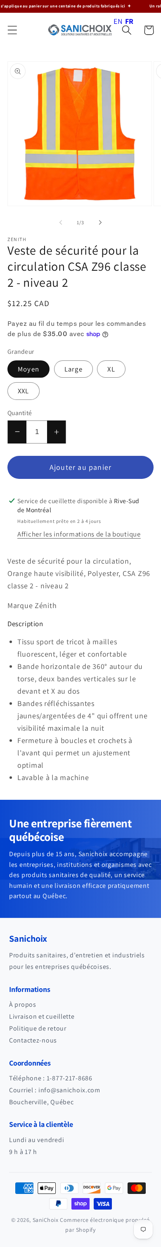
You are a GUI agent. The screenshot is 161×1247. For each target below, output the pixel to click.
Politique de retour (37, 1028)
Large (73, 369)
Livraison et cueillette (42, 1016)
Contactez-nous (33, 1040)
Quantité (19, 413)
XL (111, 369)
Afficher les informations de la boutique (79, 534)
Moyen (28, 369)
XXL (23, 390)
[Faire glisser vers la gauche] (61, 223)
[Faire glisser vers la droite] (100, 223)
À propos (22, 1004)
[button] (13, 30)
